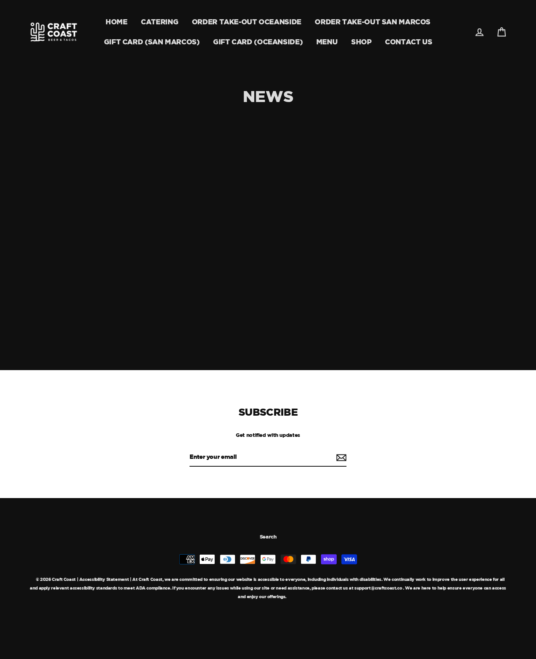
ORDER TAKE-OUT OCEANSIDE (246, 22)
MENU (327, 42)
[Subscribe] (340, 457)
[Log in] (479, 32)
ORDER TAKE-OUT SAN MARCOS (372, 22)
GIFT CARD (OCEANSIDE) (258, 42)
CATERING (159, 22)
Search (268, 536)
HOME (117, 22)
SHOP (361, 42)
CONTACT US (408, 42)
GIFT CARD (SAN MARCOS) (152, 42)
